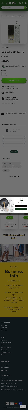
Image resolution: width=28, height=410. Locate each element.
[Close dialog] (27, 197)
